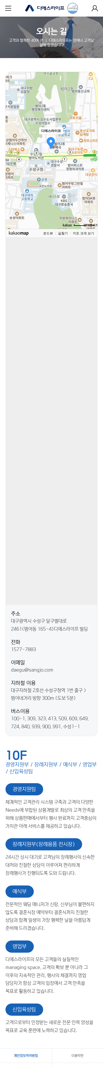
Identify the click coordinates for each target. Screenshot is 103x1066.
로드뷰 (48, 233)
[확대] (90, 140)
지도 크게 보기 (83, 233)
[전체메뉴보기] (8, 8)
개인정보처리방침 (26, 1056)
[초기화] (90, 160)
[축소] (90, 149)
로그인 (95, 8)
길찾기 (63, 233)
